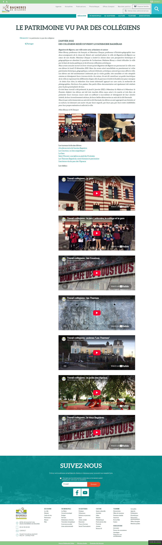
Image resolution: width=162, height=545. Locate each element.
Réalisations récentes (67, 519)
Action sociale (83, 519)
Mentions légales (82, 543)
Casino (115, 522)
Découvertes (117, 511)
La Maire (64, 511)
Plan (45, 522)
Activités (98, 513)
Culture (98, 509)
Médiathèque (100, 519)
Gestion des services (155, 542)
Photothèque (94, 6)
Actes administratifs (67, 526)
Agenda (58, 6)
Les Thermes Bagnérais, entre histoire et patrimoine (79, 159)
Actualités (69, 6)
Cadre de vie (48, 515)
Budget (63, 515)
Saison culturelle (100, 511)
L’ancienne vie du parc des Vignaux (72, 161)
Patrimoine (47, 517)
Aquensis (116, 517)
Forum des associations (120, 530)
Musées (98, 517)
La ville (46, 511)
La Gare (61, 153)
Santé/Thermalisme (84, 526)
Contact (157, 2)
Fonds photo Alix (101, 522)
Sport (80, 517)
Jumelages (116, 532)
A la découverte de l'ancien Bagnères (73, 148)
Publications (81, 6)
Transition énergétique (68, 522)
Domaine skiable (118, 515)
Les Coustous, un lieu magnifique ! (72, 151)
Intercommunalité (66, 524)
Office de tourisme (118, 513)
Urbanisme (82, 513)
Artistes (98, 526)
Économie (81, 522)
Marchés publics (124, 6)
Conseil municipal (66, 513)
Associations (117, 526)
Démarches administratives (138, 11)
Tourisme (116, 509)
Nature (46, 519)
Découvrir (24, 38)
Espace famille (143, 6)
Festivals (98, 524)
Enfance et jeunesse (84, 515)
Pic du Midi (116, 519)
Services (63, 517)
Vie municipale (66, 509)
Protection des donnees (97, 543)
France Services (83, 524)
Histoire (46, 513)
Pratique (81, 511)
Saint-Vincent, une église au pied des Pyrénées (77, 156)
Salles (97, 515)
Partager (30, 44)
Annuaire (116, 528)
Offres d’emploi (109, 6)
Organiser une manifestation (117, 535)
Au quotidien (83, 509)
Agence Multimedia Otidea (66, 543)
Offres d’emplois (135, 521)
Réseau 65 (99, 528)
